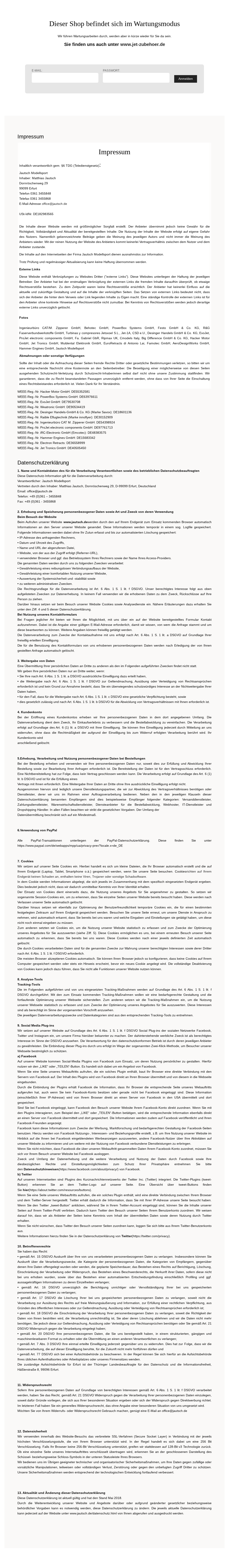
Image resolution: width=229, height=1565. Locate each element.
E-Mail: (37, 70)
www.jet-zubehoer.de (142, 44)
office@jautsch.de (54, 203)
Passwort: (111, 70)
